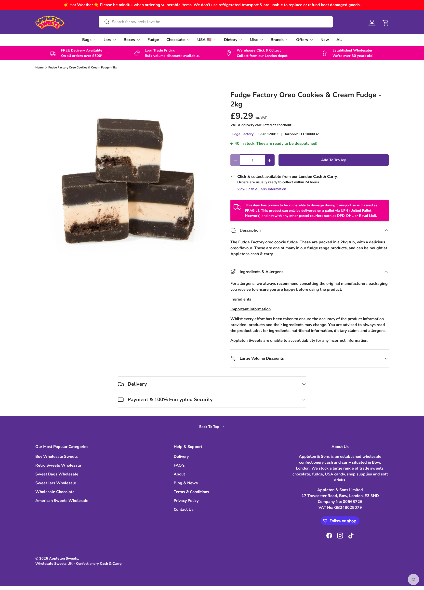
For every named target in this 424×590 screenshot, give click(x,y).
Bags (87, 39)
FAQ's (179, 465)
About (179, 474)
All (339, 39)
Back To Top (209, 426)
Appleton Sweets (63, 558)
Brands (277, 39)
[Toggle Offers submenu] (311, 40)
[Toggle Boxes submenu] (138, 40)
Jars (107, 39)
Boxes (129, 39)
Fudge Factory (241, 134)
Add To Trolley (333, 159)
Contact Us (184, 509)
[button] (385, 22)
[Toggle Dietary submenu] (241, 40)
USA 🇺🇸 (204, 39)
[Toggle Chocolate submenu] (188, 40)
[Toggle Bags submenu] (95, 40)
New (324, 39)
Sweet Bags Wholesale (56, 474)
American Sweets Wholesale (61, 500)
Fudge (153, 39)
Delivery (181, 456)
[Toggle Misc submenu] (262, 40)
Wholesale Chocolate (55, 492)
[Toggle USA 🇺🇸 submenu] (215, 40)
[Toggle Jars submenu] (115, 40)
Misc (254, 39)
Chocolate (175, 39)
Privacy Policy (186, 500)
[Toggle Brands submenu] (287, 40)
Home (39, 67)
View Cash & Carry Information (261, 189)
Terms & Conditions (191, 492)
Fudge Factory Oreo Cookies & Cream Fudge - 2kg (82, 67)
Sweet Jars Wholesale (55, 483)
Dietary (230, 39)
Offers (302, 39)
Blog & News (186, 483)
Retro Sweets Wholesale (58, 465)
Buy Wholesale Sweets (56, 456)
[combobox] (215, 21)
